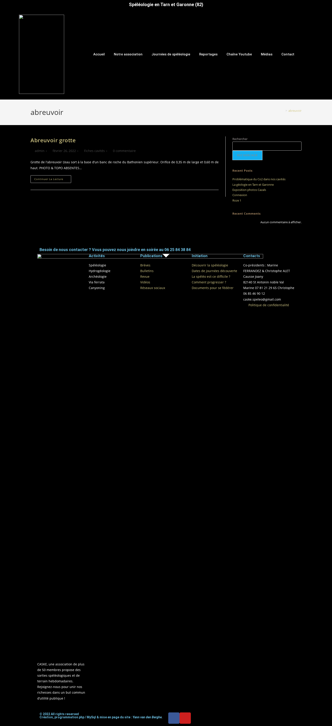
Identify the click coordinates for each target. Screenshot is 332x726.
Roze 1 (236, 200)
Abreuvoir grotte (53, 140)
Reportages (208, 54)
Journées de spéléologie (171, 54)
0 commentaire (124, 151)
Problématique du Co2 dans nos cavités (258, 179)
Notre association (128, 54)
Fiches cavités (94, 151)
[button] (327, 54)
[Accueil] (283, 111)
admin (39, 151)
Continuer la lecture (52, 178)
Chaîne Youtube (239, 54)
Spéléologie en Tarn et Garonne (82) (166, 4)
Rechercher (240, 139)
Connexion (239, 195)
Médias (266, 54)
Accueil (99, 54)
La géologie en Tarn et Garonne (253, 185)
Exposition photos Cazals (249, 190)
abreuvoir (295, 111)
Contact (287, 54)
